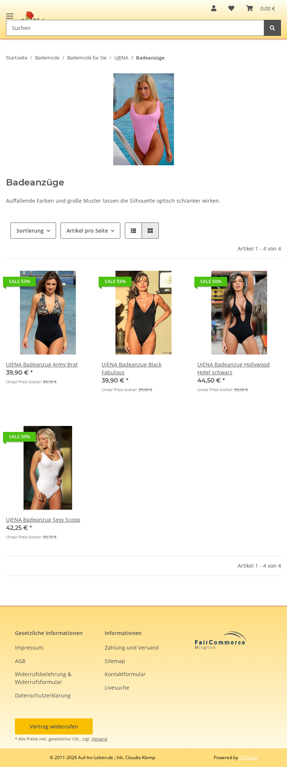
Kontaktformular (125, 674)
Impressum (29, 647)
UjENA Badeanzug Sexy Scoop (43, 519)
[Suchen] (272, 28)
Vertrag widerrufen (54, 726)
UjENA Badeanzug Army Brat (42, 364)
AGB (20, 661)
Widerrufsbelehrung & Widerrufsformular (43, 678)
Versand (99, 739)
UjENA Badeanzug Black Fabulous (131, 368)
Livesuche (117, 687)
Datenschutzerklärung (43, 695)
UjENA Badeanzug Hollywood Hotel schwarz (233, 368)
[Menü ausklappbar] (9, 13)
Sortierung (30, 230)
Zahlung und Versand (132, 647)
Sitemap (115, 661)
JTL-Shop (248, 757)
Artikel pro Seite (87, 230)
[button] (213, 8)
